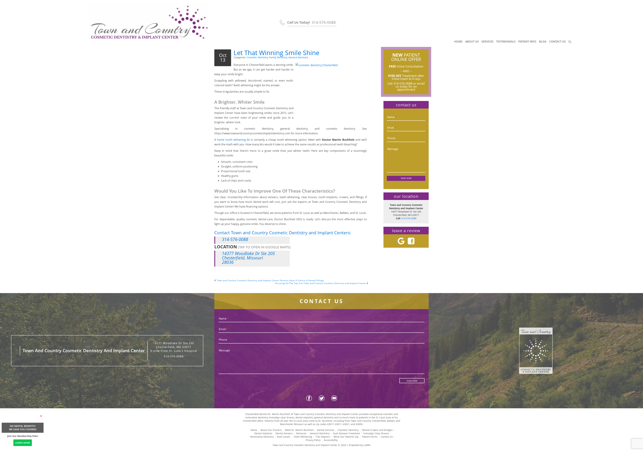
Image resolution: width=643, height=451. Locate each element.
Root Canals (283, 436)
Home (458, 41)
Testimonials (506, 41)
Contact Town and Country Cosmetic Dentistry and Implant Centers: (282, 233)
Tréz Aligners (322, 436)
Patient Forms (369, 436)
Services (487, 41)
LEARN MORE (22, 442)
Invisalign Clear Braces (376, 433)
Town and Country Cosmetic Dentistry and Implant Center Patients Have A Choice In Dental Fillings (270, 280)
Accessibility (331, 440)
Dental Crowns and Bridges (377, 430)
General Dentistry (298, 57)
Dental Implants (263, 433)
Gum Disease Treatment (346, 433)
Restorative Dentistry (262, 436)
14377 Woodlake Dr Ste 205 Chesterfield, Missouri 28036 (248, 257)
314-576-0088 (324, 22)
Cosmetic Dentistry (257, 57)
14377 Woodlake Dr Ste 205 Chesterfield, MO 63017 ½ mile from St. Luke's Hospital (173, 347)
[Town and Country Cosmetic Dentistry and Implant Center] (149, 22)
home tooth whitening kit (233, 140)
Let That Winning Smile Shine (276, 52)
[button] (570, 42)
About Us (472, 41)
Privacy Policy (313, 440)
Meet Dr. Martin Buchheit (299, 430)
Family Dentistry (278, 57)
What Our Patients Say (346, 436)
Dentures (301, 433)
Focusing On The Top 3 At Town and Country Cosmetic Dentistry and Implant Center (321, 283)
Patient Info (527, 41)
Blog (543, 41)
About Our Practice (271, 430)
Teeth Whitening (303, 436)
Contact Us (557, 41)
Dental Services (325, 430)
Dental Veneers (284, 433)
